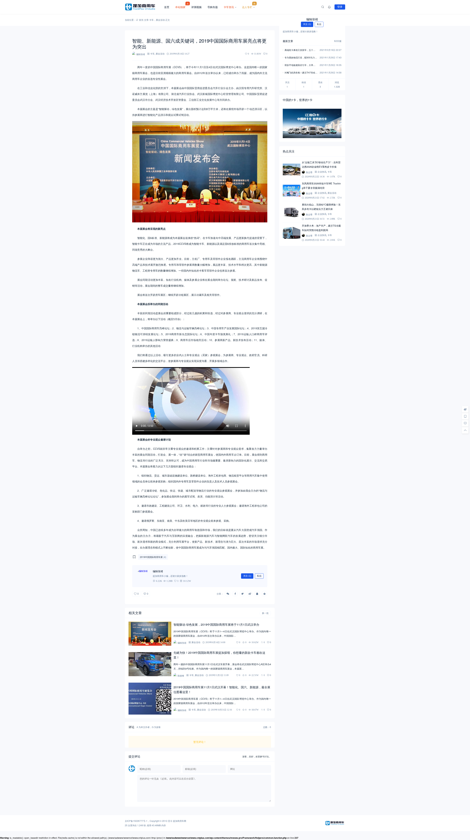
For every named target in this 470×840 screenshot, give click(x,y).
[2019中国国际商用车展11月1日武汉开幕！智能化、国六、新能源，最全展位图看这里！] (150, 699)
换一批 (265, 613)
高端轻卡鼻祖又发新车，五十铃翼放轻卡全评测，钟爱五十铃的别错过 (300, 50)
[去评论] (465, 423)
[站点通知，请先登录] (329, 7)
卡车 (151, 19)
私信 (259, 576)
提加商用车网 (179, 820)
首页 (166, 7)
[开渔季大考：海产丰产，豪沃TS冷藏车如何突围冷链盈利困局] (291, 233)
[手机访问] (465, 416)
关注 (247, 576)
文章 (146, 19)
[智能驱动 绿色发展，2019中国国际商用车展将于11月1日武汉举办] (150, 634)
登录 (339, 6)
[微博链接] (465, 409)
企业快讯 (322, 172)
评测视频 (196, 7)
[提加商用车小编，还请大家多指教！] (143, 576)
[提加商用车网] (143, 7)
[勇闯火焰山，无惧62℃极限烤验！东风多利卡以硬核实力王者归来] (291, 212)
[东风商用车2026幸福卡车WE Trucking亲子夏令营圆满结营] (291, 191)
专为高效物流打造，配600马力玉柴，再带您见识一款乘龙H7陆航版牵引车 (301, 58)
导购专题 (212, 7)
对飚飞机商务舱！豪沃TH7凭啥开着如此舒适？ (301, 73)
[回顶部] (465, 430)
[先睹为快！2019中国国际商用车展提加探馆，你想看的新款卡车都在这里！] (150, 664)
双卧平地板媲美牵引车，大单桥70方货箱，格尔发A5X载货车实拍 (301, 65)
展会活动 (160, 19)
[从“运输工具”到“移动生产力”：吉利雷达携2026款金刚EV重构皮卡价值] (291, 169)
